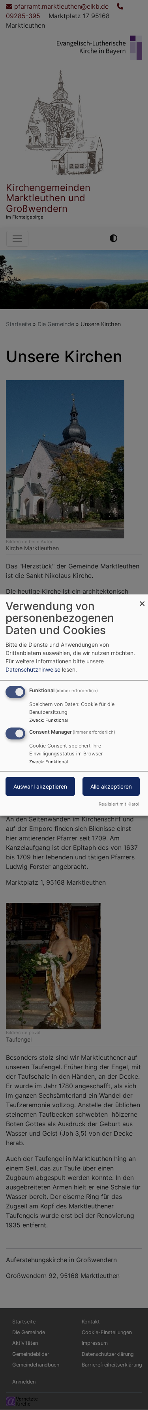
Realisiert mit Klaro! (119, 804)
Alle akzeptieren (111, 786)
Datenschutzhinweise (33, 669)
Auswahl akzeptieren (40, 786)
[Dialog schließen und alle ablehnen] (142, 599)
